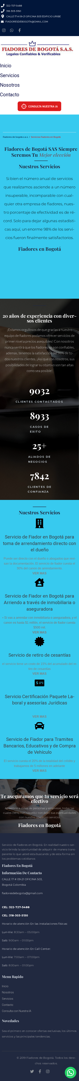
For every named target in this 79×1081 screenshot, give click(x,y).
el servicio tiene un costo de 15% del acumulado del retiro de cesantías (39, 668)
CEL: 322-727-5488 (16, 907)
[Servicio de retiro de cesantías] (39, 641)
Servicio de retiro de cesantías (39, 655)
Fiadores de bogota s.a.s (15, 137)
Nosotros (10, 85)
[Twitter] (32, 1071)
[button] (70, 1072)
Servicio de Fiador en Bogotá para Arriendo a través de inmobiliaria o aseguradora (39, 602)
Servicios (9, 75)
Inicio (5, 65)
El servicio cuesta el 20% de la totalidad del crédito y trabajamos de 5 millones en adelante (39, 765)
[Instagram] (4, 30)
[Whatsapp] (12, 30)
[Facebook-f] (19, 30)
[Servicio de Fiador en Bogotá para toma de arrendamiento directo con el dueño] (39, 523)
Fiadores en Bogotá (39, 249)
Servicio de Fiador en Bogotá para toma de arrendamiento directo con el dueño (39, 543)
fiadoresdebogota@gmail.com (22, 893)
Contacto (9, 94)
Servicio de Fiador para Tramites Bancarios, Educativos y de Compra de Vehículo (39, 746)
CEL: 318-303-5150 (15, 915)
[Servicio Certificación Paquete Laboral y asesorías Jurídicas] (39, 683)
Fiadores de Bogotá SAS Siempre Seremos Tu (40, 152)
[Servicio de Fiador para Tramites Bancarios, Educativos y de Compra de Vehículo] (39, 726)
